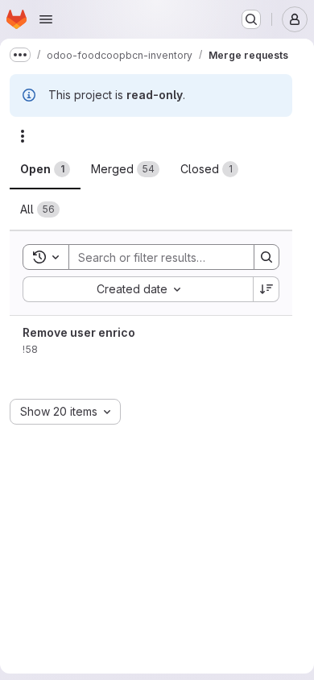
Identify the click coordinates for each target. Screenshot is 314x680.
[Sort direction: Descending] (266, 289)
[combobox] (138, 289)
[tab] (45, 169)
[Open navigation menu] (46, 19)
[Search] (266, 257)
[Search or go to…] (251, 19)
